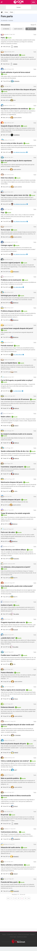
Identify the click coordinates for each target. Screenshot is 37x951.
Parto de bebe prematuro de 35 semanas (15, 399)
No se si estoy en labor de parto (12, 143)
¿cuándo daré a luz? (8, 638)
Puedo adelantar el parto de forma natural (15, 72)
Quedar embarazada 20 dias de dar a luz (15, 451)
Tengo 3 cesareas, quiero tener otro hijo (14, 195)
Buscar (33, 24)
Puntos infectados (7, 672)
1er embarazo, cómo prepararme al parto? (15, 567)
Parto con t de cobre (8, 532)
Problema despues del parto (10, 311)
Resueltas (31, 28)
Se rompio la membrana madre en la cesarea (16, 434)
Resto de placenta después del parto (13, 744)
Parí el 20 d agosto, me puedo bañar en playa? (17, 380)
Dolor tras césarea (7, 178)
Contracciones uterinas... (9, 832)
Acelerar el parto (7, 605)
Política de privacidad (23, 934)
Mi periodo (4, 815)
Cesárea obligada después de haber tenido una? (17, 724)
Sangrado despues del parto (10, 126)
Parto (11, 12)
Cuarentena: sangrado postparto (12, 467)
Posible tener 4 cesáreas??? (10, 655)
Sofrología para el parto (9, 295)
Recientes (7, 28)
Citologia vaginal (7, 245)
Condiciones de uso (12, 934)
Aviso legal (13, 936)
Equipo (4, 934)
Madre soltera (6, 417)
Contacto (32, 934)
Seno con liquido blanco (9, 363)
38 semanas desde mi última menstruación (16, 795)
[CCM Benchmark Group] (18, 942)
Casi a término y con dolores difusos (13, 550)
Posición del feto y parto (9, 882)
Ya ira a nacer (5, 230)
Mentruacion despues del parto (11, 482)
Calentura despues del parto (10, 499)
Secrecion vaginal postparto (10, 263)
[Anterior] (8, 898)
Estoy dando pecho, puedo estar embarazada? (17, 586)
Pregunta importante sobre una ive (13, 622)
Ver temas (10, 20)
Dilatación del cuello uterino (10, 847)
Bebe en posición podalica (10, 778)
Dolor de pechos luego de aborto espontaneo (16, 160)
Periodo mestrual (7, 345)
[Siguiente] (29, 898)
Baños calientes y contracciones (12, 865)
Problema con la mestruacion (11, 280)
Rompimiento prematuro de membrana (14, 109)
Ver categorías (4, 20)
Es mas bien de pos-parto (9, 55)
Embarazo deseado (7, 707)
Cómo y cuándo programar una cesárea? (15, 761)
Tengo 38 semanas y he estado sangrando (15, 513)
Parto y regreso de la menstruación (13, 690)
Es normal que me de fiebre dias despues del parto (18, 89)
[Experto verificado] (27, 152)
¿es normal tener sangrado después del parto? (17, 328)
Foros (6, 12)
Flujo (2, 212)
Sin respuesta (19, 28)
